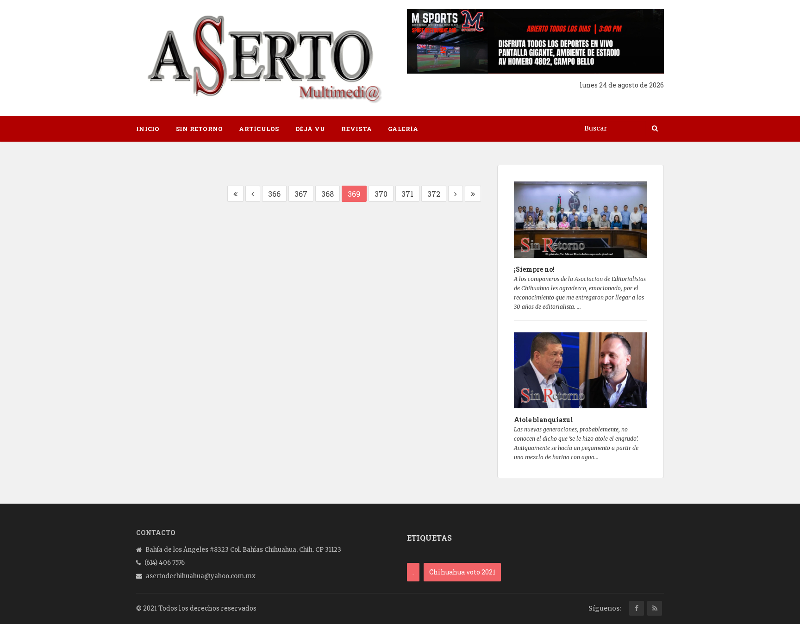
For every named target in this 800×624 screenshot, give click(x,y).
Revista (356, 129)
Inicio (148, 129)
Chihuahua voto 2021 (462, 572)
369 (354, 194)
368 (327, 194)
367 (300, 194)
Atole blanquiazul (543, 419)
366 (274, 194)
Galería (403, 129)
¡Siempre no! (534, 269)
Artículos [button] (259, 129)
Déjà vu (310, 129)
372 (433, 194)
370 (381, 194)
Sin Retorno (199, 129)
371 (407, 194)
